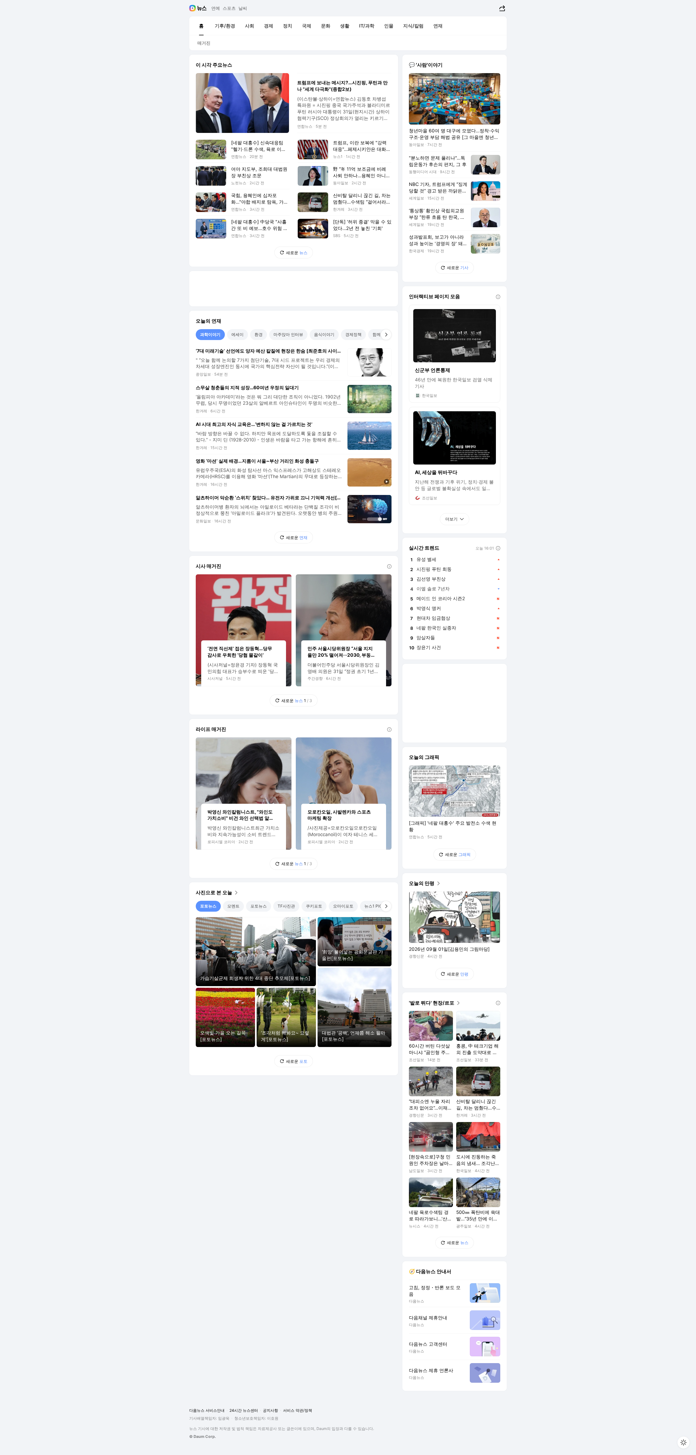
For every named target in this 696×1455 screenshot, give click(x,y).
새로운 (296, 252)
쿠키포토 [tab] (314, 906)
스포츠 (229, 8)
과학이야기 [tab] (210, 334)
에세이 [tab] (237, 334)
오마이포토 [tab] (343, 906)
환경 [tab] (258, 334)
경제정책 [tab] (353, 334)
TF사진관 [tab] (286, 906)
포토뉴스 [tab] (208, 906)
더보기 (451, 519)
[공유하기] (501, 8)
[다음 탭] (386, 334)
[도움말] (389, 566)
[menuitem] (201, 25)
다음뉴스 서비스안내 (207, 1410)
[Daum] (193, 8)
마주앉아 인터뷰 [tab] (288, 334)
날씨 (242, 8)
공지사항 (270, 1410)
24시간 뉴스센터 (243, 1410)
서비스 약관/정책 (297, 1410)
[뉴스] (202, 8)
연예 (215, 8)
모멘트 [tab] (233, 906)
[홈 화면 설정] (683, 1442)
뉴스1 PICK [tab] (374, 906)
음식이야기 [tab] (324, 334)
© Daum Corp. (202, 1436)
